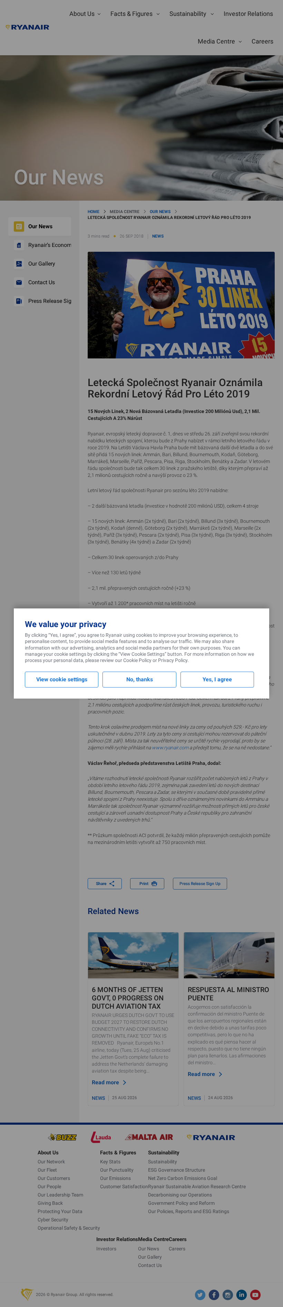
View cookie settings (61, 679)
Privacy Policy (172, 660)
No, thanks (139, 679)
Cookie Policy (137, 660)
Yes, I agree (217, 679)
